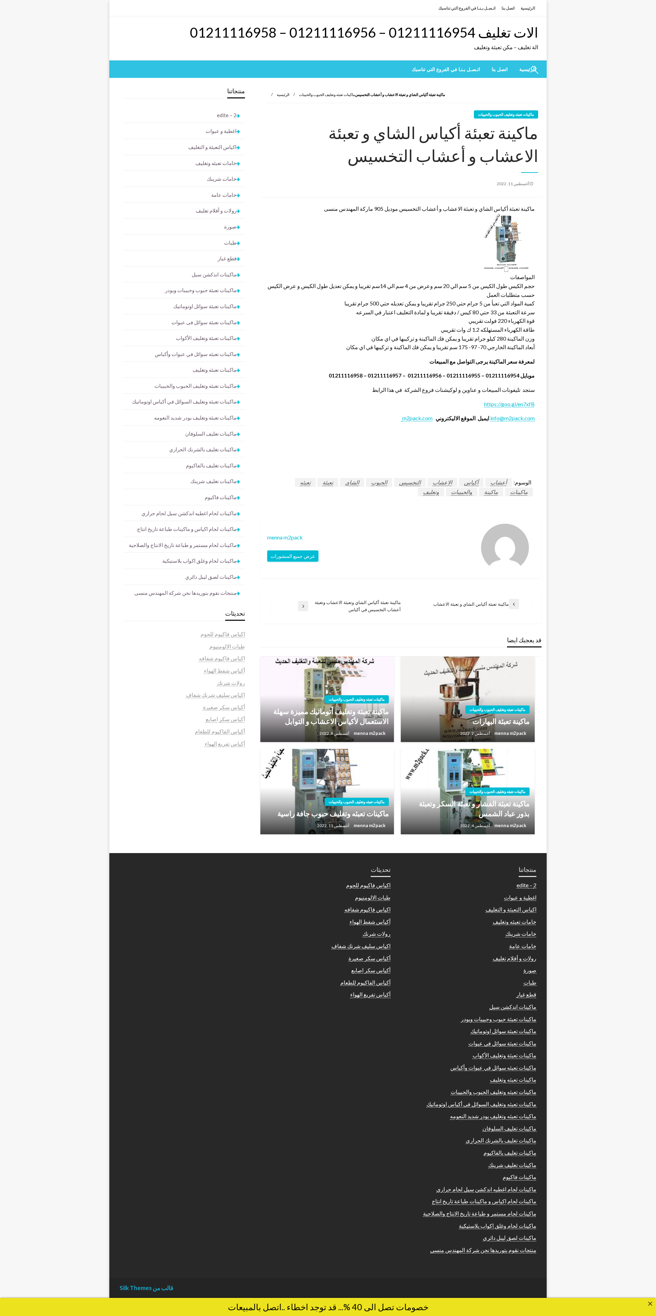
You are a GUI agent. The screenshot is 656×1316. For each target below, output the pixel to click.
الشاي (352, 482)
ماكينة (491, 492)
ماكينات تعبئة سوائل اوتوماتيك (204, 306)
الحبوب (379, 482)
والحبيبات (461, 492)
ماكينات (519, 492)
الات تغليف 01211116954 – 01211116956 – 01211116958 (364, 32)
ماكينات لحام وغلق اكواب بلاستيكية (199, 561)
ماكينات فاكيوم (220, 497)
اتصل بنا (508, 8)
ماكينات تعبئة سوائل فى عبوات (204, 322)
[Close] (650, 1304)
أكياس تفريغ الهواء (225, 743)
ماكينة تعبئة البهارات (501, 721)
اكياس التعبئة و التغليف (212, 147)
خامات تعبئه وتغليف (215, 163)
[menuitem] (500, 69)
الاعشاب (442, 482)
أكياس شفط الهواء (224, 670)
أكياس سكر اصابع (225, 719)
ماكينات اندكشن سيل (214, 274)
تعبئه (305, 482)
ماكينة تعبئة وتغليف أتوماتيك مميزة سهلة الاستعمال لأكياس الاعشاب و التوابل (331, 716)
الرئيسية (528, 8)
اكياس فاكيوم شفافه (222, 658)
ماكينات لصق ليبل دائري (210, 577)
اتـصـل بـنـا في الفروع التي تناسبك (466, 8)
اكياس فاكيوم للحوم (223, 634)
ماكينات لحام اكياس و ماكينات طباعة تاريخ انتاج (186, 529)
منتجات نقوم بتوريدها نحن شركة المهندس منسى (185, 593)
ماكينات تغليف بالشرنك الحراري (202, 449)
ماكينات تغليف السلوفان (210, 433)
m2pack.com (417, 418)
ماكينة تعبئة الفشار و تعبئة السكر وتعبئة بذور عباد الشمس (474, 808)
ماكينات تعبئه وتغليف (214, 370)
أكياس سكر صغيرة (224, 707)
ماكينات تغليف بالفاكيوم (211, 465)
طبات (230, 242)
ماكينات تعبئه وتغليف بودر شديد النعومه (195, 417)
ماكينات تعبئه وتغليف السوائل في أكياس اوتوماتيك (184, 401)
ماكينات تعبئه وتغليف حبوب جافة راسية (333, 813)
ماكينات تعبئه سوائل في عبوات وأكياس (195, 354)
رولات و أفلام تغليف (216, 210)
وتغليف (431, 492)
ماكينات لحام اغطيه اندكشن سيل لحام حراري (188, 513)
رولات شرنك (231, 683)
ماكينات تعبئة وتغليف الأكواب (206, 338)
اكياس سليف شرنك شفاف (215, 694)
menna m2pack (509, 733)
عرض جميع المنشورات (293, 556)
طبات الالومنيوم (227, 646)
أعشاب (498, 482)
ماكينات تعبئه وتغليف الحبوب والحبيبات (327, 94)
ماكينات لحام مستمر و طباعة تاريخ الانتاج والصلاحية (182, 545)
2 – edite (226, 115)
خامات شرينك (221, 179)
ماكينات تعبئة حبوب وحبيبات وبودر (200, 290)
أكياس (471, 482)
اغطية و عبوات (221, 131)
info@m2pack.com (512, 418)
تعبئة (328, 482)
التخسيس (410, 482)
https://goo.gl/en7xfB (509, 404)
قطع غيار (227, 258)
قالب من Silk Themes (146, 1287)
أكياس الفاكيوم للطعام (220, 731)
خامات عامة (223, 195)
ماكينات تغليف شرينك (213, 481)
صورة (230, 226)
